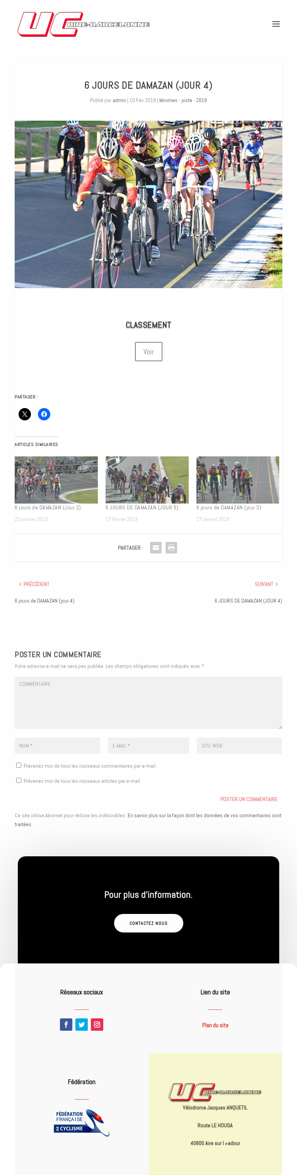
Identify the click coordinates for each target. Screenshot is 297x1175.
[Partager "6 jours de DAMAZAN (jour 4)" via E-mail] (156, 547)
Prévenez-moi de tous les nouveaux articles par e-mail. (82, 780)
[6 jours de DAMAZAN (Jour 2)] (56, 480)
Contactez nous (149, 923)
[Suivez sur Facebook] (66, 1024)
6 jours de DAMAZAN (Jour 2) (48, 507)
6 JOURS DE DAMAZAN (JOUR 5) (142, 507)
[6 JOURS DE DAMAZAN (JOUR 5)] (147, 480)
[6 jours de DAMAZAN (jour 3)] (238, 480)
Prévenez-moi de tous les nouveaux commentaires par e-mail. (90, 765)
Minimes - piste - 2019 (183, 100)
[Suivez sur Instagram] (97, 1024)
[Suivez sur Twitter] (81, 1024)
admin (119, 100)
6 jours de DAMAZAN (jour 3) (229, 507)
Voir (148, 352)
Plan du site (215, 1025)
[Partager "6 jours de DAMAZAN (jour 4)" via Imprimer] (171, 547)
